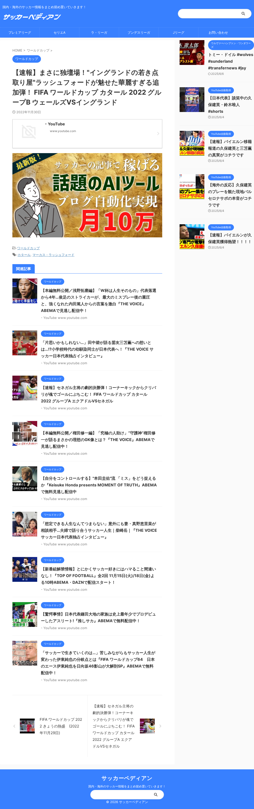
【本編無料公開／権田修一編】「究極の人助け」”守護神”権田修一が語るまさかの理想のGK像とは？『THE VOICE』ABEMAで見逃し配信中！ (98, 439)
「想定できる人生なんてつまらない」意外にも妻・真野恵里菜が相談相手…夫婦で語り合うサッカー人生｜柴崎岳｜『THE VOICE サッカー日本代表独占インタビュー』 (99, 530)
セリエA (59, 32)
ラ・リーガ (99, 32)
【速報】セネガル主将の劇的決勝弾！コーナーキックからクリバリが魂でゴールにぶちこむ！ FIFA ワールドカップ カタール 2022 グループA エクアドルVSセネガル (98, 394)
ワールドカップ (28, 248)
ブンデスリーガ (138, 32)
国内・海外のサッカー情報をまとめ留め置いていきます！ (127, 786)
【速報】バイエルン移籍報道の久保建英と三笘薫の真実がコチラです (230, 148)
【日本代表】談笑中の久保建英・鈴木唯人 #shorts (230, 104)
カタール (24, 255)
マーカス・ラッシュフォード (53, 255)
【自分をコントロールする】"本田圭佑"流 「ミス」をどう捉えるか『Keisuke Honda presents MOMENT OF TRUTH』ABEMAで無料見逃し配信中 (99, 485)
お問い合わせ (218, 32)
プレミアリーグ (19, 32)
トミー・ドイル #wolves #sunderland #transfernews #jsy (230, 61)
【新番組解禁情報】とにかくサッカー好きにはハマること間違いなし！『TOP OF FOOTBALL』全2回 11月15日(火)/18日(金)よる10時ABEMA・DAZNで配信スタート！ (98, 575)
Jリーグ (178, 32)
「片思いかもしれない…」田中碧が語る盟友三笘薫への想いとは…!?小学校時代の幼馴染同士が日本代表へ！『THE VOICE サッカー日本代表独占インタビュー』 (97, 349)
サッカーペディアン (127, 778)
